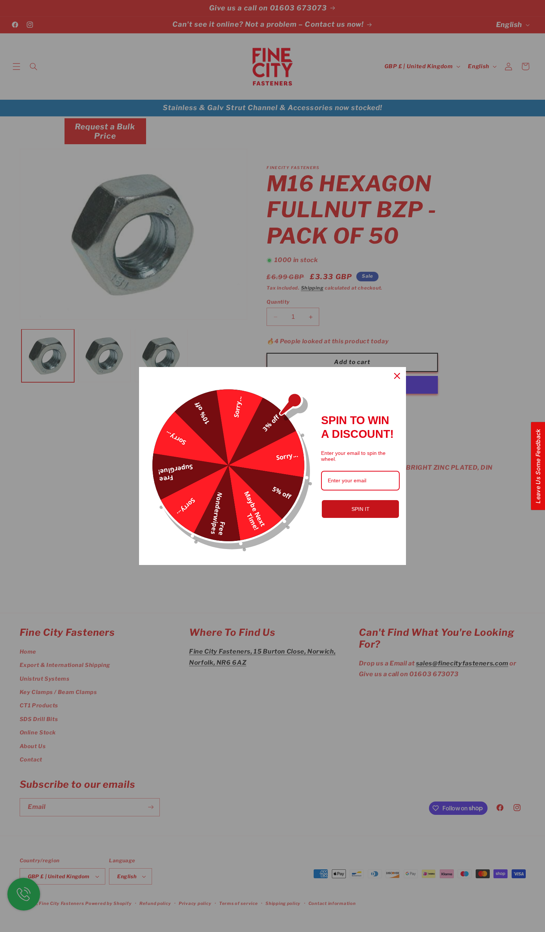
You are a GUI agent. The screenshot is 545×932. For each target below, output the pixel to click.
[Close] (397, 376)
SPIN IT (360, 509)
